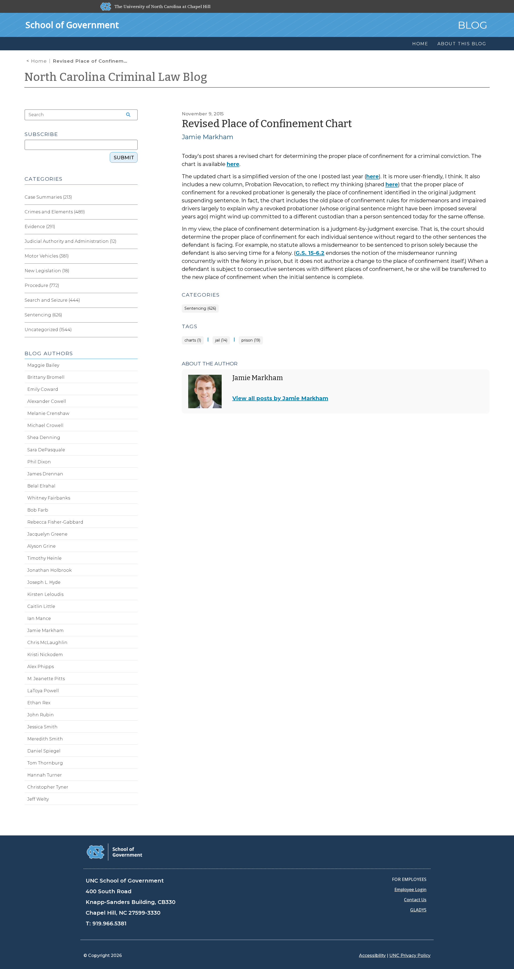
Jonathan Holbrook (49, 570)
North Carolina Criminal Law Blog (115, 77)
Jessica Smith (42, 726)
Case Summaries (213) (48, 197)
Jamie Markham (207, 137)
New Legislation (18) (47, 270)
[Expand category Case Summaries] (133, 197)
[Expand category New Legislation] (133, 271)
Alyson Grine (41, 546)
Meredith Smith (45, 738)
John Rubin (40, 714)
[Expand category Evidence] (133, 226)
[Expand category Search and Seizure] (133, 300)
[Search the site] (126, 114)
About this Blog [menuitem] (461, 43)
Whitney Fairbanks (48, 498)
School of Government (72, 25)
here (233, 164)
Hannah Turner (44, 775)
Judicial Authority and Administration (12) (70, 241)
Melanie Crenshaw (48, 413)
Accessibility (372, 955)
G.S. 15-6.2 (310, 253)
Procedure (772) (42, 285)
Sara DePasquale (46, 449)
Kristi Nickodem (45, 654)
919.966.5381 (109, 923)
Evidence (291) (40, 226)
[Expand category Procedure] (133, 285)
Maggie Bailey (43, 365)
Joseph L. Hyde (44, 582)
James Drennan (45, 473)
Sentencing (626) (200, 308)
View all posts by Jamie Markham (280, 398)
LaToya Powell (43, 690)
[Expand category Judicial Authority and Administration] (133, 241)
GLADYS (418, 910)
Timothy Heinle (44, 558)
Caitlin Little (41, 606)
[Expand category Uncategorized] (133, 330)
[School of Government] (114, 851)
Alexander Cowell (46, 401)
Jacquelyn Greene (47, 534)
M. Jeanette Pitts (46, 678)
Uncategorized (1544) (48, 329)
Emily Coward (42, 389)
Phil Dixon (39, 461)
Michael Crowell (45, 425)
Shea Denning (43, 437)
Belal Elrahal (41, 486)
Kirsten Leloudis (45, 594)
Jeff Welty (38, 799)
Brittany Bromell (46, 377)
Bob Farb (37, 510)
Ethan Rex (38, 702)
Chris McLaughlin (47, 642)
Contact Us (415, 900)
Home (39, 61)
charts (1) (192, 340)
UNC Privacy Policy (409, 955)
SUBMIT (124, 158)
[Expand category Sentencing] (133, 315)
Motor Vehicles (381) (47, 256)
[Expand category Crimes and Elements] (133, 212)
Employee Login (410, 889)
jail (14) (221, 340)
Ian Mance (39, 618)
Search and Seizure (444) (52, 300)
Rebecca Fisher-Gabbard (55, 522)
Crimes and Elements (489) (55, 211)
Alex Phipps (40, 666)
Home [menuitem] (420, 43)
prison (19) (250, 340)
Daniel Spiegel (44, 751)
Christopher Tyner (47, 787)
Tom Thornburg (45, 763)
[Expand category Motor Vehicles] (133, 256)
